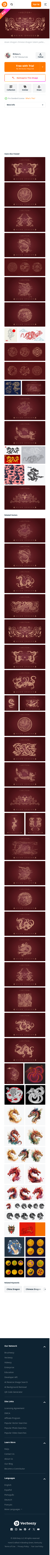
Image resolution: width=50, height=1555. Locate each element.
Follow (40, 57)
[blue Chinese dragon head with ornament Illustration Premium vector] (14, 1482)
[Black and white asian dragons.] (16, 502)
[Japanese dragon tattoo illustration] (14, 1224)
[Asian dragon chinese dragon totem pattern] (24, 168)
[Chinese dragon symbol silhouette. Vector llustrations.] (12, 484)
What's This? (30, 98)
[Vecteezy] (4, 4)
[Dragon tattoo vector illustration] (14, 543)
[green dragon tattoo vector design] (11, 1450)
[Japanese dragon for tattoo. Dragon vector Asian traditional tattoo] (14, 1203)
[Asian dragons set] (12, 402)
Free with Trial (25, 67)
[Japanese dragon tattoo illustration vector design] (14, 1244)
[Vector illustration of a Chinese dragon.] (17, 349)
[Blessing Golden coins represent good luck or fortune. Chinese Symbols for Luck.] (14, 1503)
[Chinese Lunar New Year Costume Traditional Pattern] (24, 266)
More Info (11, 103)
